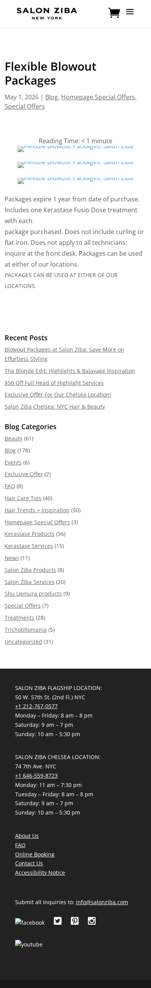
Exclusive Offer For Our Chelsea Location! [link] (58, 394)
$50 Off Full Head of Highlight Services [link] (54, 383)
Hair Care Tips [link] (23, 498)
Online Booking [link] (35, 854)
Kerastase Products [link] (30, 533)
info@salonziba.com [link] (102, 902)
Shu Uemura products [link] (33, 593)
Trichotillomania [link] (26, 629)
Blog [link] (51, 97)
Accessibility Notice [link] (40, 872)
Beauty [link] (13, 438)
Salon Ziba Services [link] (30, 582)
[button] (130, 16)
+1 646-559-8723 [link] (36, 775)
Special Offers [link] (25, 106)
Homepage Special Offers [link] (98, 97)
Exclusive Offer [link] (24, 474)
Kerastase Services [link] (29, 545)
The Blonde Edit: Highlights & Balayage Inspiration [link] (70, 370)
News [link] (12, 558)
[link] (47, 13)
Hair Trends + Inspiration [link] (37, 510)
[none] (130, 16)
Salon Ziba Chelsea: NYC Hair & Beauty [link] (55, 406)
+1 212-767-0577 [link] (36, 706)
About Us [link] (27, 835)
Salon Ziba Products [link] (30, 570)
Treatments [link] (19, 617)
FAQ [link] (10, 486)
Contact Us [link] (29, 863)
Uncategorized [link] (23, 641)
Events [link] (13, 462)
